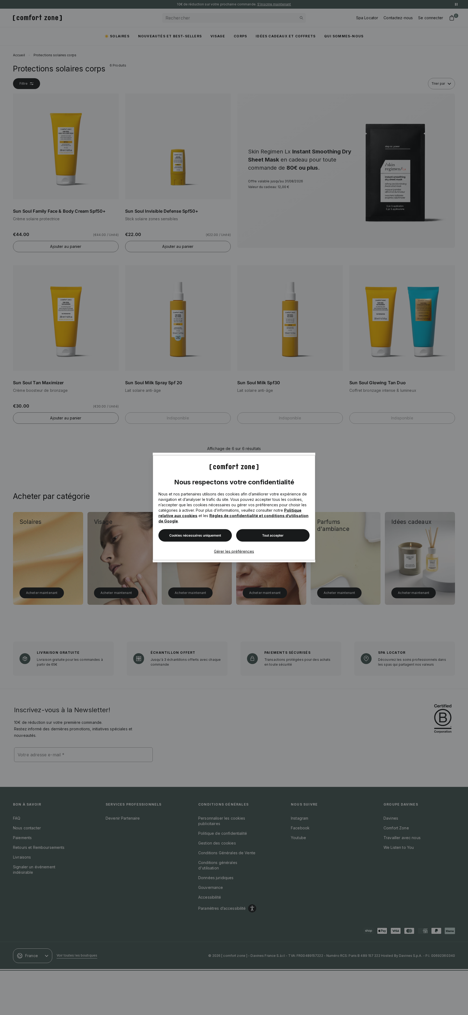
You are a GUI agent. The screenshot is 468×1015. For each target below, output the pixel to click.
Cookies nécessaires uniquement (195, 535)
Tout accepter (273, 535)
